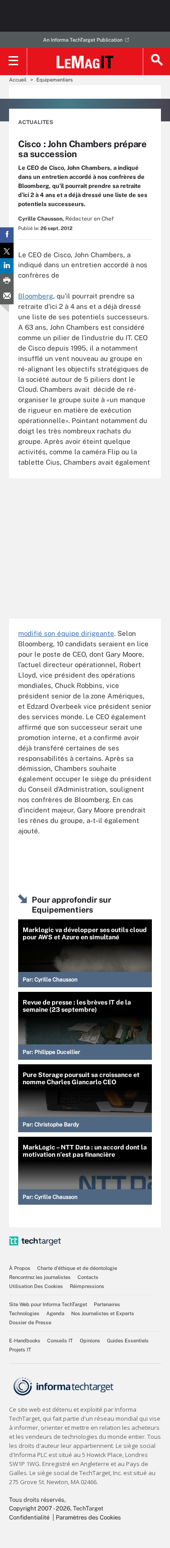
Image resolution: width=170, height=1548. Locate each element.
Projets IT (20, 1349)
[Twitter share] (7, 250)
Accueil (17, 79)
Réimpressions (87, 1286)
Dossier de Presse (30, 1322)
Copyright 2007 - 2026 (39, 1508)
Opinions (90, 1340)
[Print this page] (7, 281)
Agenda (55, 1313)
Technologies (24, 1313)
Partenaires (107, 1304)
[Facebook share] (7, 235)
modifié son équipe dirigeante (66, 633)
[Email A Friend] (7, 296)
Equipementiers (54, 79)
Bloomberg (35, 296)
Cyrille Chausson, (41, 219)
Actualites (35, 122)
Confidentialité (29, 1517)
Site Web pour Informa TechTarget (48, 1304)
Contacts (88, 1277)
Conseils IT (60, 1340)
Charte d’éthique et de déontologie (77, 1268)
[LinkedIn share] (7, 266)
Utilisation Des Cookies (36, 1286)
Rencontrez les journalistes (40, 1277)
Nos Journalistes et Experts (102, 1313)
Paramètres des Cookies (88, 1517)
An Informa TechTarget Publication (82, 40)
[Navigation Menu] (13, 61)
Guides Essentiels (128, 1340)
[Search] (156, 61)
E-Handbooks (24, 1340)
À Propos (19, 1268)
